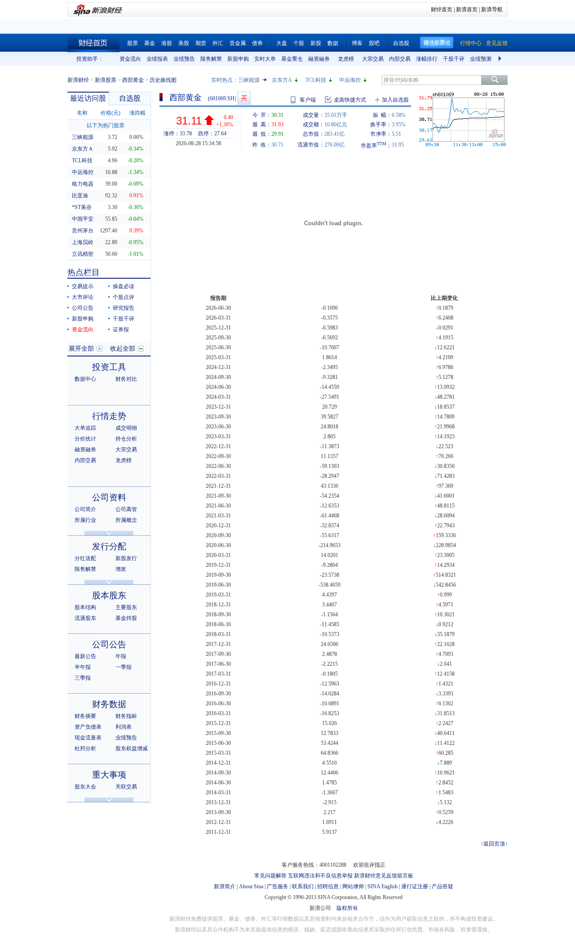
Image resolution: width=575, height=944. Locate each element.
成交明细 (126, 428)
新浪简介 (224, 886)
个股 (298, 43)
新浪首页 (467, 9)
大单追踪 (85, 428)
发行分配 (109, 546)
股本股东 (109, 595)
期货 (200, 43)
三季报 (83, 678)
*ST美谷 (82, 207)
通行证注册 (414, 886)
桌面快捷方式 (350, 100)
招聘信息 (328, 886)
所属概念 (126, 520)
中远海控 (350, 80)
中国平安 (82, 219)
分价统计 (85, 439)
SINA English (382, 886)
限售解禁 (211, 59)
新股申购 (238, 59)
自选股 (401, 43)
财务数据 (109, 704)
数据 (332, 43)
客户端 (308, 100)
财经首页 (441, 9)
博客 (357, 43)
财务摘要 (85, 716)
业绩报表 (157, 59)
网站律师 (353, 886)
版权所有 (347, 908)
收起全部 (122, 348)
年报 (120, 656)
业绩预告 (184, 59)
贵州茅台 (82, 230)
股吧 (374, 43)
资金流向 (130, 59)
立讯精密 (82, 254)
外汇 (217, 43)
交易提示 (82, 286)
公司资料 (109, 497)
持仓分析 (126, 439)
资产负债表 (88, 727)
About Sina (251, 886)
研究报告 (123, 308)
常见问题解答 (270, 876)
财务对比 (126, 379)
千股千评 (453, 59)
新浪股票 (105, 80)
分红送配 (85, 558)
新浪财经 (78, 80)
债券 (257, 43)
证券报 (121, 329)
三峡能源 (249, 80)
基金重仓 (292, 59)
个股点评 (123, 297)
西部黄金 (133, 80)
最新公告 (85, 656)
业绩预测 (480, 59)
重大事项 (109, 774)
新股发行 (126, 558)
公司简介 (85, 509)
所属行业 (85, 520)
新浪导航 (492, 9)
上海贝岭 (82, 242)
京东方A (282, 80)
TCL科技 (315, 80)
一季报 (123, 667)
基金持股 (126, 618)
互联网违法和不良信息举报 (320, 876)
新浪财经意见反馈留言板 (383, 876)
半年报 (83, 667)
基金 (149, 43)
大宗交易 (373, 59)
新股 (315, 43)
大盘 (281, 43)
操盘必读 (123, 286)
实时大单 (265, 59)
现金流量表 (88, 738)
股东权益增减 (131, 748)
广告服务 (277, 886)
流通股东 (85, 618)
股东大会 (85, 787)
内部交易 (400, 59)
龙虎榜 (346, 59)
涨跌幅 (137, 113)
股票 (132, 43)
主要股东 (126, 607)
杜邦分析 (85, 748)
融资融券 (319, 59)
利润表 (123, 727)
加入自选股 (395, 100)
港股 (166, 43)
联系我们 (303, 886)
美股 (183, 43)
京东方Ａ (82, 149)
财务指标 (126, 716)
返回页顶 (494, 844)
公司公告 (82, 308)
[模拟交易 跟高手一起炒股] (244, 98)
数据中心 (85, 379)
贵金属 (238, 43)
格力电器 (82, 184)
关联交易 (126, 787)
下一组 (501, 59)
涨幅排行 (427, 59)
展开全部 (81, 348)
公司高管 (126, 509)
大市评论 (82, 297)
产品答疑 (442, 886)
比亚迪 (80, 195)
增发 (120, 569)
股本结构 (85, 607)
